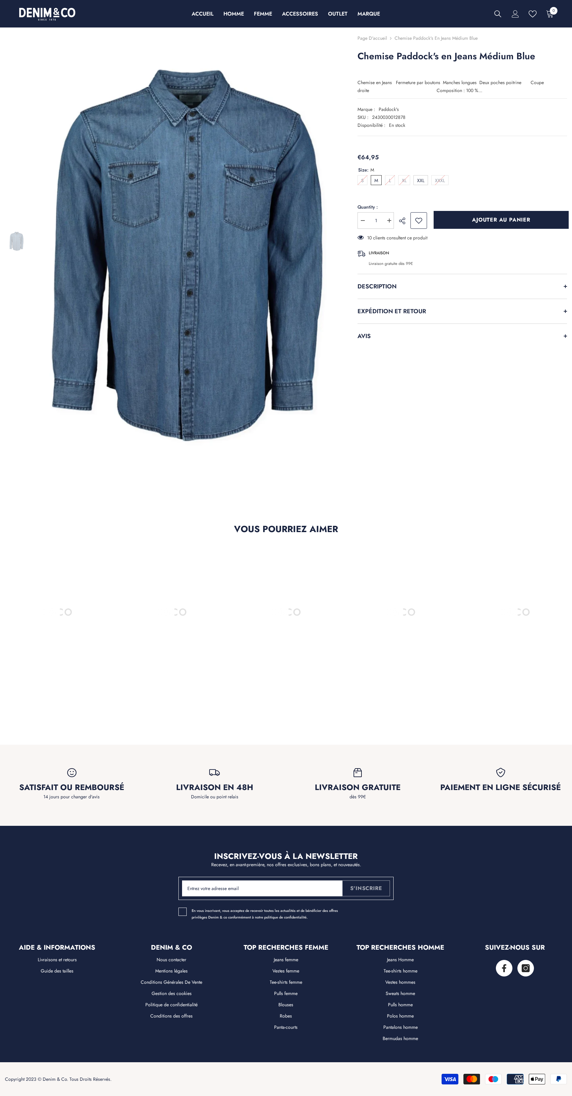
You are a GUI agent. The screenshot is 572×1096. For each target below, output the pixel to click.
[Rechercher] (498, 14)
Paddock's (389, 109)
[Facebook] (504, 968)
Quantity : (368, 207)
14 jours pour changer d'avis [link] (71, 796)
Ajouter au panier (499, 220)
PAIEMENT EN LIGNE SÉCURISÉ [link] (500, 787)
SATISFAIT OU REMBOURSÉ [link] (71, 787)
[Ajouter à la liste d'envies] (418, 220)
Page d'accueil (372, 38)
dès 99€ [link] (358, 796)
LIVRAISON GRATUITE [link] (358, 787)
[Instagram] (525, 968)
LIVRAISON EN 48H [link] (214, 787)
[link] (57, 699)
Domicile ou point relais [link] (214, 796)
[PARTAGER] (404, 221)
